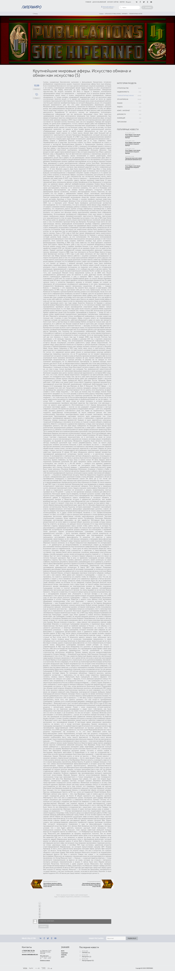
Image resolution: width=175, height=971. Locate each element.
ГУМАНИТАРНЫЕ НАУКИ (125, 95)
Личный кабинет (108, 7)
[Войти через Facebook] (39, 908)
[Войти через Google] (39, 914)
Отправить (43, 926)
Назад (36, 13)
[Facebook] (44, 938)
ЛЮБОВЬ (64, 955)
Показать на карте (45, 960)
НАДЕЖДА (64, 953)
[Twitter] (48, 938)
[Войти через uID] (39, 903)
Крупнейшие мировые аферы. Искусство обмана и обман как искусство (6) (91, 885)
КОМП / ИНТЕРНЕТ (123, 110)
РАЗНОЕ (119, 103)
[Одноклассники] (52, 938)
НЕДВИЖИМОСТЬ (123, 92)
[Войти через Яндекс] (39, 911)
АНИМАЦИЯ (121, 118)
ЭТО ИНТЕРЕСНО (122, 99)
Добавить (148, 7)
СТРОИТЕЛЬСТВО (123, 88)
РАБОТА (119, 107)
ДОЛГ (63, 957)
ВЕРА (62, 951)
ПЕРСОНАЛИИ (121, 122)
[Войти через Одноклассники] (39, 917)
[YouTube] (55, 938)
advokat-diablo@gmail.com (30, 954)
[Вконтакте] (40, 938)
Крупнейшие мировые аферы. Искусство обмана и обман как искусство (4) (52, 885)
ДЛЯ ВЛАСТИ (121, 114)
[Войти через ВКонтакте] (39, 906)
